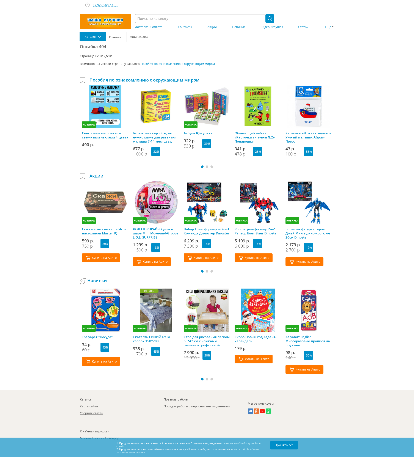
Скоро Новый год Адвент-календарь (255, 339)
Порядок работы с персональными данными (197, 406)
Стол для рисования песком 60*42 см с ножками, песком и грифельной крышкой (207, 341)
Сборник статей (91, 413)
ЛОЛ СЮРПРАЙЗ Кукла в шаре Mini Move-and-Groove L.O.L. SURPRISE (155, 233)
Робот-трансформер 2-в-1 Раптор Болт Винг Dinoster (256, 231)
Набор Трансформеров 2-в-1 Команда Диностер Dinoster (206, 231)
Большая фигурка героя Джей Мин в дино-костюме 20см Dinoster (307, 233)
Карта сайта (89, 406)
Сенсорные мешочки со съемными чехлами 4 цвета (105, 135)
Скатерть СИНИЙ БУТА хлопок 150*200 (151, 339)
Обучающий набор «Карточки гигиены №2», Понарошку (255, 137)
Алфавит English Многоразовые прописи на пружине (307, 341)
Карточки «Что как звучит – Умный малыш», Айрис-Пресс (308, 137)
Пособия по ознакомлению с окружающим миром (178, 64)
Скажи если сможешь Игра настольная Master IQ (104, 231)
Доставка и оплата (149, 27)
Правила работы (176, 399)
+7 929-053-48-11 (105, 5)
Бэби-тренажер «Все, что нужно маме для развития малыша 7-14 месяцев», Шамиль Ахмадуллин (154, 137)
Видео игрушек (271, 27)
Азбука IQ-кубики (198, 133)
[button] (202, 166)
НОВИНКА (89, 124)
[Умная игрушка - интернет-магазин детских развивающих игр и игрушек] (105, 21)
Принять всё (284, 445)
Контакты (185, 27)
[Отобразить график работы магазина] (87, 5)
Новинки (238, 27)
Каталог (85, 399)
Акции (212, 27)
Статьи (303, 27)
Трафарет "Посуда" (97, 337)
